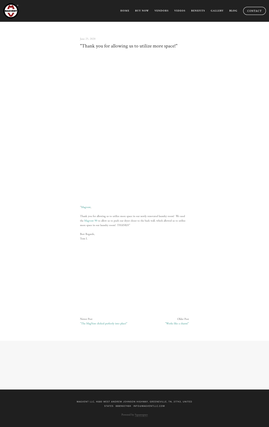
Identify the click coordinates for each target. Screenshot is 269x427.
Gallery (217, 10)
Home (124, 10)
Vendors (162, 10)
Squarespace (141, 414)
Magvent (86, 207)
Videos (179, 10)
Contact (254, 10)
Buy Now (142, 10)
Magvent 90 (90, 220)
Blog (233, 10)
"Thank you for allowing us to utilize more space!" (128, 46)
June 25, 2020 (87, 39)
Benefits (198, 10)
